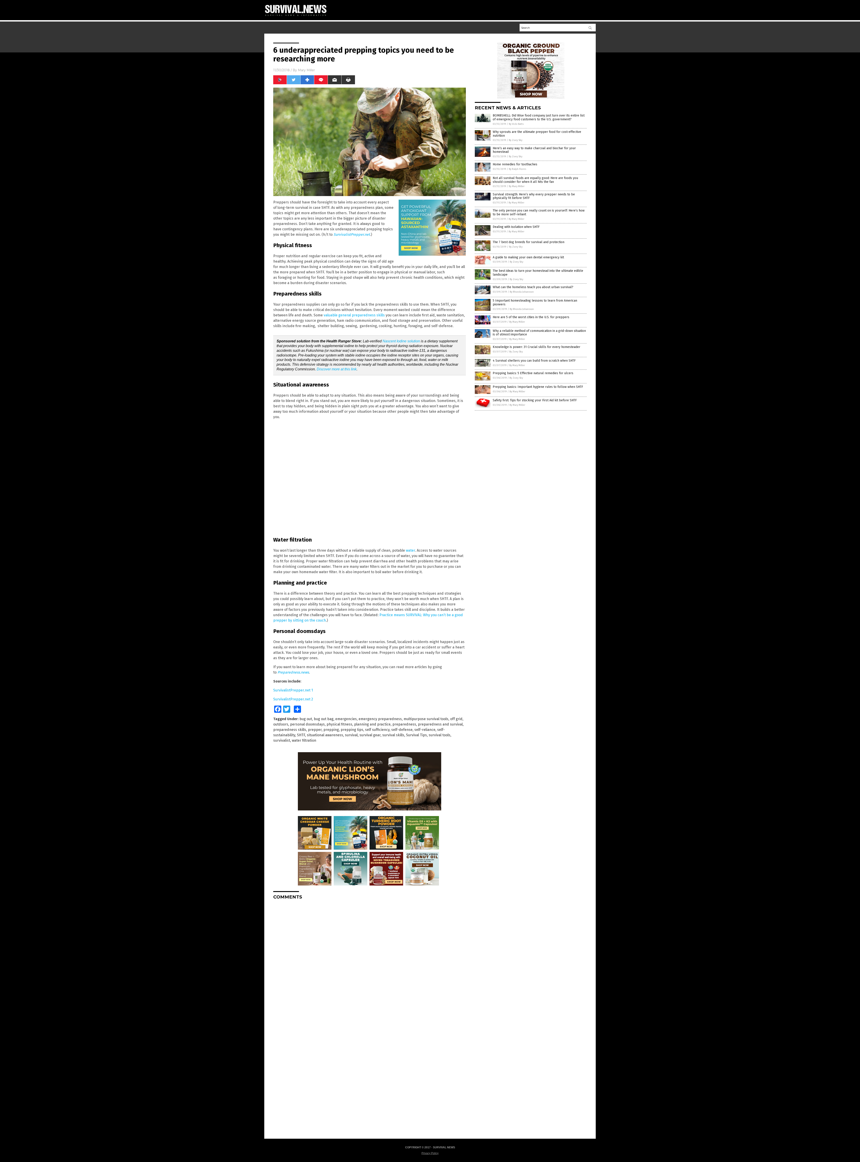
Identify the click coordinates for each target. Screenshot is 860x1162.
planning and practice (372, 724)
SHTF (301, 735)
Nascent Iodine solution (401, 341)
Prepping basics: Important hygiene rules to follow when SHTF (538, 387)
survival (351, 735)
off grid (456, 719)
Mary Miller (306, 70)
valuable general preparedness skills (354, 315)
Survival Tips (416, 735)
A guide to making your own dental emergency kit (528, 257)
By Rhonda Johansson (522, 291)
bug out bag (323, 719)
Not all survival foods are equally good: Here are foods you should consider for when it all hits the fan (535, 180)
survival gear (370, 735)
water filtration (304, 740)
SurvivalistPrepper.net (351, 234)
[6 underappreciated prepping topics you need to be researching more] (297, 16)
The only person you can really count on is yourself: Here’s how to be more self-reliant (539, 212)
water (410, 550)
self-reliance (424, 730)
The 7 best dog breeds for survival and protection (528, 242)
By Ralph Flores (517, 169)
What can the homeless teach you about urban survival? (533, 287)
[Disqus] (369, 959)
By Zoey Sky (515, 140)
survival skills (393, 735)
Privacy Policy (430, 1153)
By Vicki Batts (516, 124)
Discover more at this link (337, 369)
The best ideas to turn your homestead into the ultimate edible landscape (538, 272)
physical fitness (339, 724)
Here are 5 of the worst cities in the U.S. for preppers (531, 317)
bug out (305, 719)
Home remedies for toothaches (515, 164)
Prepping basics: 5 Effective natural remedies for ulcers (533, 373)
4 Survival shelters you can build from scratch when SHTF (534, 361)
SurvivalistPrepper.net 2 (293, 699)
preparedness (404, 724)
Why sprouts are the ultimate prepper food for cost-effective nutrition (537, 134)
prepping (331, 730)
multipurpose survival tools (426, 719)
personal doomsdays (307, 724)
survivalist (281, 740)
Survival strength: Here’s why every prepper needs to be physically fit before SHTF (534, 196)
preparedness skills (289, 730)
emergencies (346, 719)
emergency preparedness (380, 719)
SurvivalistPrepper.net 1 (293, 690)
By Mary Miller (517, 186)
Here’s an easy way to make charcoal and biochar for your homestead (534, 150)
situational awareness (325, 735)
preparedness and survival (440, 724)
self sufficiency (377, 730)
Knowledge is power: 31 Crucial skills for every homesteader (536, 347)
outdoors (280, 724)
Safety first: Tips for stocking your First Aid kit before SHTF (535, 400)
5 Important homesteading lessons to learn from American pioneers (535, 302)
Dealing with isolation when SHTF (516, 227)
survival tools (439, 735)
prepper (315, 730)
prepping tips (352, 730)
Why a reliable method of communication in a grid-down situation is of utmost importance (539, 333)
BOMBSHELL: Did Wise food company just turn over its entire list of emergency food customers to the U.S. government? (539, 117)
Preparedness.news (293, 672)
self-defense (402, 730)
